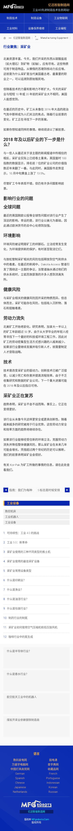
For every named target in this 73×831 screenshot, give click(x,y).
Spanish (20, 778)
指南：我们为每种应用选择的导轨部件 (22, 490)
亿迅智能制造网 (21, 38)
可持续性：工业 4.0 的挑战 (23, 533)
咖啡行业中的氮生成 (20, 636)
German (20, 773)
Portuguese (53, 778)
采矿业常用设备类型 (19, 570)
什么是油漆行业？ (18, 599)
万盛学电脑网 (20, 764)
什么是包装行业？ (18, 608)
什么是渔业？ (15, 589)
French (53, 773)
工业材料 (12, 28)
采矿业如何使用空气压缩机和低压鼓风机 (32, 627)
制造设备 (36, 18)
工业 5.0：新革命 (17, 542)
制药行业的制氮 (18, 618)
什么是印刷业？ (16, 580)
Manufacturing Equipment (54, 38)
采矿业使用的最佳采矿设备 (23, 561)
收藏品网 (53, 769)
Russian (53, 791)
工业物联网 (61, 18)
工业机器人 (12, 516)
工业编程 (60, 28)
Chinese (20, 782)
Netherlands (20, 791)
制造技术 (12, 18)
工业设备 (10, 522)
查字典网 (53, 764)
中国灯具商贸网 (20, 769)
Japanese (20, 787)
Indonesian (53, 782)
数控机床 (10, 511)
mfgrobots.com (40, 819)
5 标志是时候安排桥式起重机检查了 (51, 490)
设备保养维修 (36, 28)
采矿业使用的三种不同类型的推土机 (28, 551)
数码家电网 (20, 760)
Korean (53, 787)
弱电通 (53, 760)
